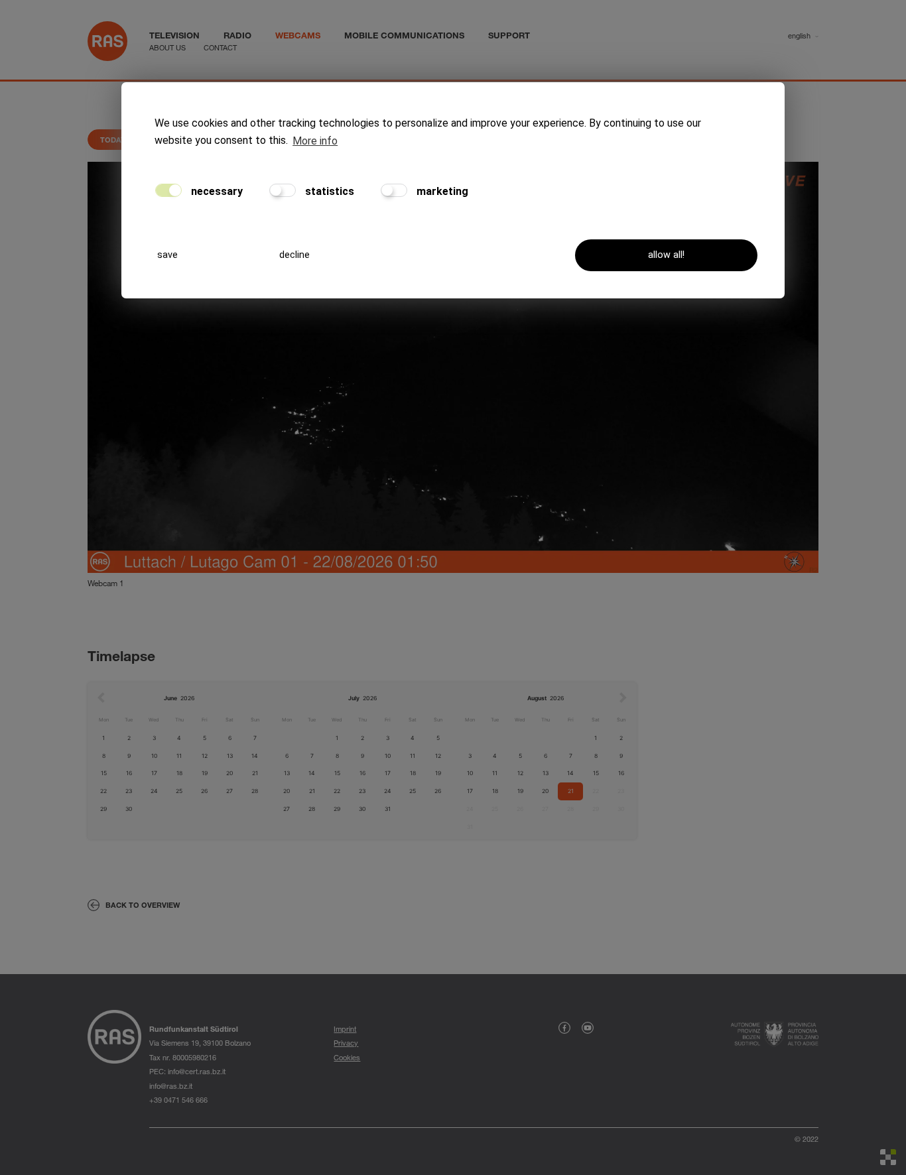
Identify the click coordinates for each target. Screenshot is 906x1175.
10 (154, 756)
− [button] (105, 199)
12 (205, 756)
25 (179, 791)
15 (104, 773)
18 (179, 773)
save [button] (167, 255)
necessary (215, 191)
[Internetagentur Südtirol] (888, 1157)
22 (103, 791)
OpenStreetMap (749, 583)
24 (154, 791)
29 (103, 809)
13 (230, 756)
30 (128, 809)
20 (229, 773)
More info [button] (315, 141)
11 (179, 756)
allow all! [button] (666, 255)
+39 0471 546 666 (178, 1099)
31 (388, 809)
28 (254, 791)
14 (254, 756)
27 (229, 791)
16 (129, 773)
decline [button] (294, 255)
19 (205, 773)
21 (255, 773)
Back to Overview (142, 904)
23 (128, 791)
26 (204, 791)
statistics (328, 191)
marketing (441, 191)
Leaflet (699, 583)
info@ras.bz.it (170, 1086)
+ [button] (105, 179)
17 (154, 773)
